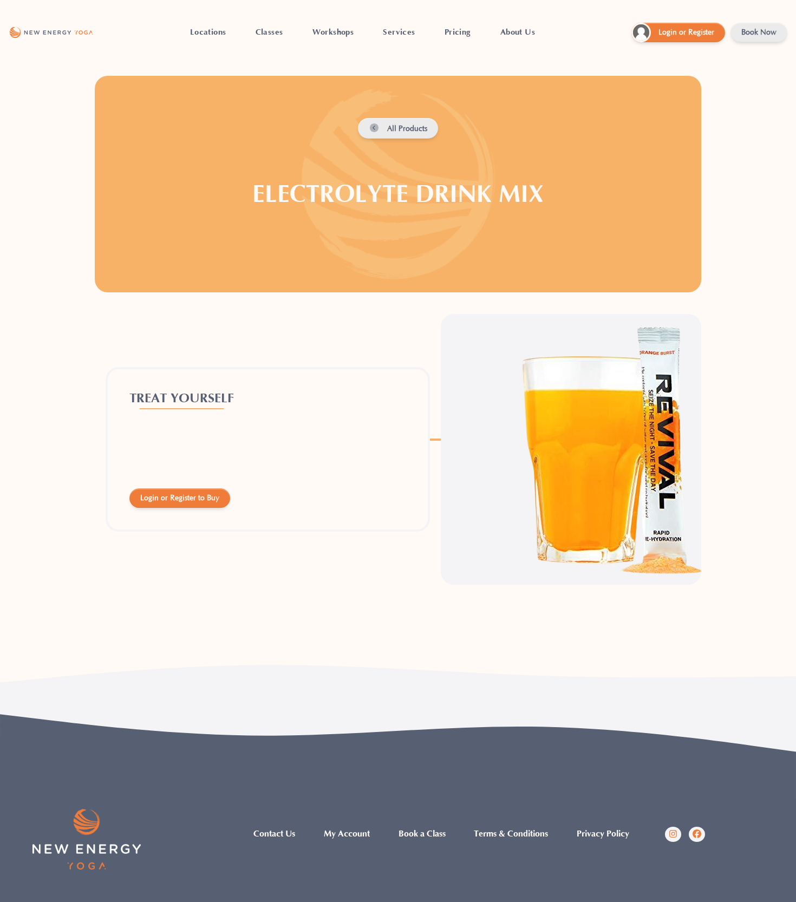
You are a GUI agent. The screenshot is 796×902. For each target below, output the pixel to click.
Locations (208, 32)
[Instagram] (673, 834)
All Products (406, 129)
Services (399, 32)
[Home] (51, 32)
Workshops (333, 32)
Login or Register (686, 32)
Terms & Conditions (511, 834)
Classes (269, 32)
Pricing (458, 32)
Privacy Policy (603, 834)
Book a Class (422, 834)
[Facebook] (697, 834)
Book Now (759, 32)
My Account (347, 834)
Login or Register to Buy (179, 498)
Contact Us (274, 834)
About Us (517, 32)
